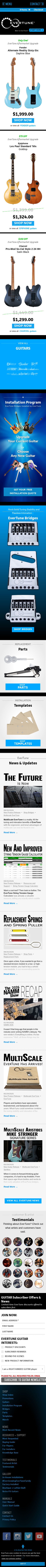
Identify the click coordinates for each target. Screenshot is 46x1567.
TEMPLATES (23, 742)
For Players (7, 1445)
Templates (7, 1416)
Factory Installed (10, 1484)
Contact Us (7, 1516)
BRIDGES (23, 629)
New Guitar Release (11, 1167)
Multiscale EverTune (11, 815)
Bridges (6, 1409)
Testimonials (8, 1466)
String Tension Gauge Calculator (25, 886)
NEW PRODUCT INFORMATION (19, 1360)
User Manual (8, 1502)
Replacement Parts (11, 957)
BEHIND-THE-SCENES (14, 1356)
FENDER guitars (28, 126)
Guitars (5, 1402)
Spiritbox (7, 1170)
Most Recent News (11, 1430)
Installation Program (12, 1405)
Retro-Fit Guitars (10, 1491)
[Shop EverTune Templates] (23, 722)
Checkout (38, 9)
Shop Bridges (29, 812)
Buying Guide (8, 1442)
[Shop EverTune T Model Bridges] (23, 570)
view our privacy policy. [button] (11, 1559)
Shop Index (7, 1394)
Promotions (7, 1398)
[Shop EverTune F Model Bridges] (23, 533)
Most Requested (10, 1438)
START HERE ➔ (36, 30)
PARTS (23, 686)
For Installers (8, 1449)
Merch (5, 1419)
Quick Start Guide (10, 1505)
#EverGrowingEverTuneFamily (16, 1481)
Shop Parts (28, 954)
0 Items (23, 9)
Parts (4, 1412)
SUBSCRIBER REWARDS (15, 1351)
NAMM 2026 (8, 1025)
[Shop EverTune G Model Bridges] (23, 608)
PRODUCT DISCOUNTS (15, 1347)
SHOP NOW (23, 120)
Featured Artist (9, 1463)
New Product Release (12, 812)
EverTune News (23, 1201)
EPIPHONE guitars (28, 228)
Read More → (11, 832)
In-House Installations (12, 1477)
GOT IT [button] (23, 1564)
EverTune (7, 1099)
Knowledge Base (10, 1452)
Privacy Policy (9, 1519)
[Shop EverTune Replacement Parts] (22, 666)
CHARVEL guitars (28, 331)
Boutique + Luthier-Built (14, 1488)
